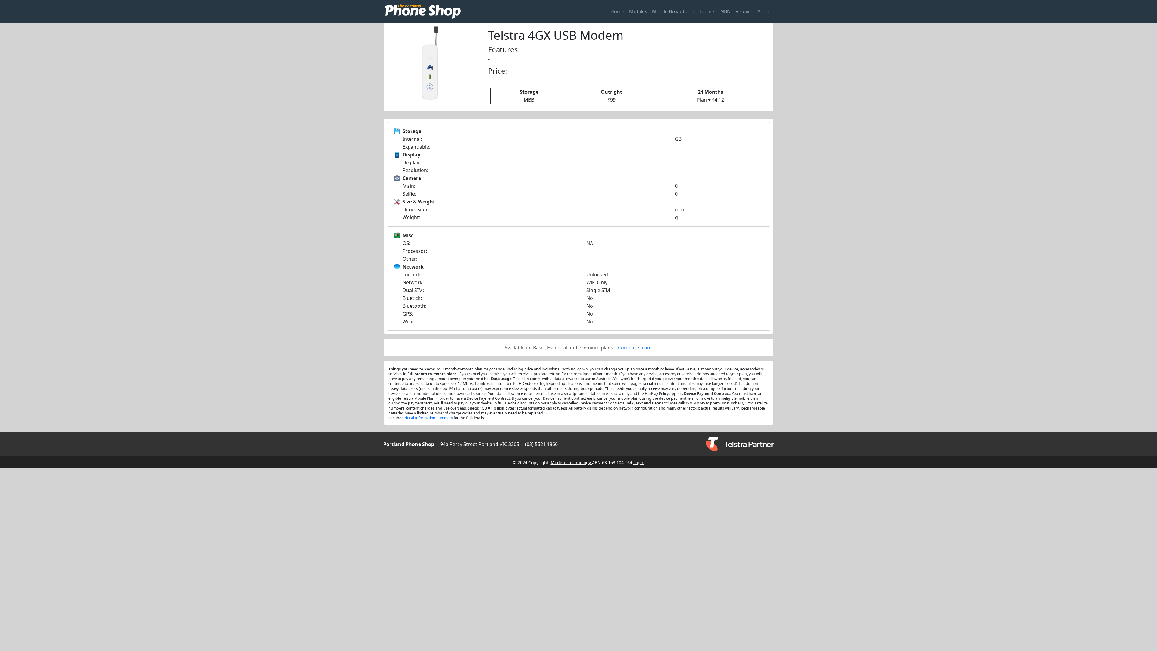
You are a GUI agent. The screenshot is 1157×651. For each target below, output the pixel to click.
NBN (725, 11)
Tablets (707, 11)
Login (638, 462)
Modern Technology (571, 462)
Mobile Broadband (673, 11)
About (764, 11)
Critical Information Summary (427, 417)
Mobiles (638, 11)
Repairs (744, 11)
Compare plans (635, 347)
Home (617, 11)
